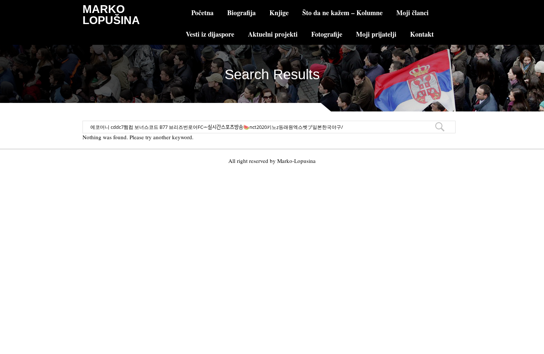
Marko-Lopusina (296, 160)
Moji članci (412, 12)
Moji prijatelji (376, 34)
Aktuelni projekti (273, 34)
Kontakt (422, 34)
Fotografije (326, 34)
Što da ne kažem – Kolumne (342, 12)
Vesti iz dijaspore (210, 34)
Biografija (241, 12)
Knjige (279, 12)
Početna (202, 12)
